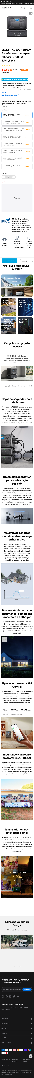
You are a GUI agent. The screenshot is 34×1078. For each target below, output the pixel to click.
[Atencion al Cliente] (20, 7)
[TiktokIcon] (14, 996)
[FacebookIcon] (6, 996)
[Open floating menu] (30, 1056)
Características (10, 260)
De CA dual (21, 386)
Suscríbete (27, 989)
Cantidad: (5, 173)
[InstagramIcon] (3, 996)
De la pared (6, 386)
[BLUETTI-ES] (7, 7)
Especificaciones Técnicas (24, 260)
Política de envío (6, 1059)
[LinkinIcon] (10, 996)
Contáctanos (5, 1065)
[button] (6, 65)
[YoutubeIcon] (18, 996)
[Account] (24, 7)
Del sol (14, 386)
